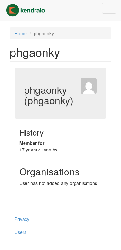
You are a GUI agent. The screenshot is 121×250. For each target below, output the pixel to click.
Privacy (22, 219)
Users (20, 232)
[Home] (25, 10)
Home (21, 33)
